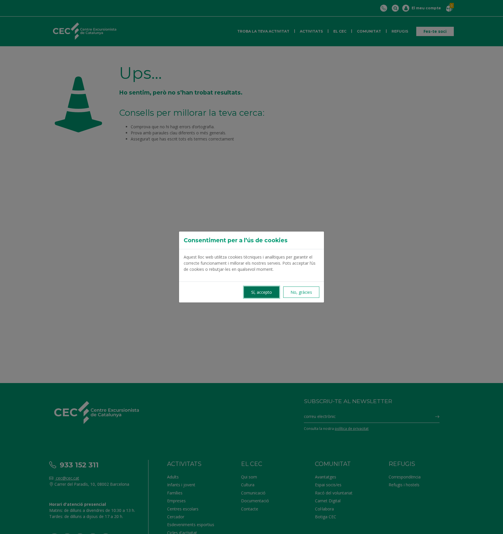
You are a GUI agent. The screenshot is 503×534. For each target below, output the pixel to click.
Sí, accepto (261, 292)
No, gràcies (301, 292)
